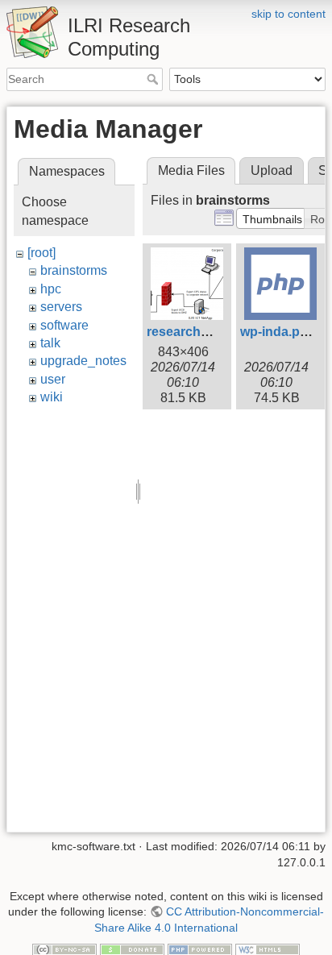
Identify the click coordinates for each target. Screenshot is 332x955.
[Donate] (132, 948)
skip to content (288, 13)
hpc (50, 289)
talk (50, 343)
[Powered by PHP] (200, 948)
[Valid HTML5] (267, 948)
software (64, 325)
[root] (41, 253)
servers (61, 306)
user (52, 379)
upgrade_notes (83, 360)
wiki (51, 397)
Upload (272, 170)
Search (154, 79)
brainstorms (73, 270)
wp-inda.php (278, 331)
